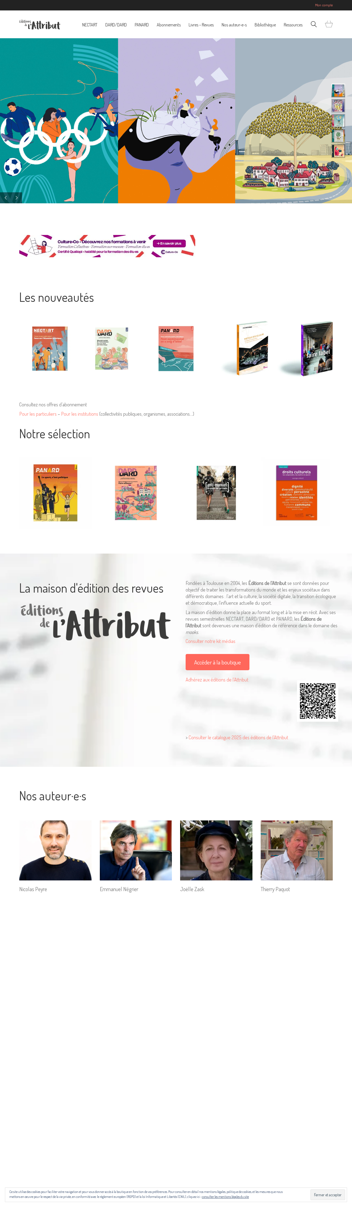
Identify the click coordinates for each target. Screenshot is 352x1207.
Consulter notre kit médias (210, 641)
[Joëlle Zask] (216, 850)
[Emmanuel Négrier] (136, 850)
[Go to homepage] (40, 24)
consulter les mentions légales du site (225, 1197)
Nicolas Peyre (33, 889)
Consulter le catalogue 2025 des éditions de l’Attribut (238, 737)
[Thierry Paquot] (297, 850)
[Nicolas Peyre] (55, 850)
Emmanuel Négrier (119, 889)
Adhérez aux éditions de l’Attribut (217, 680)
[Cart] (329, 24)
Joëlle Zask (192, 889)
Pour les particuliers (38, 414)
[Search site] (314, 25)
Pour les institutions (79, 414)
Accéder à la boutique (217, 662)
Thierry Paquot (275, 889)
